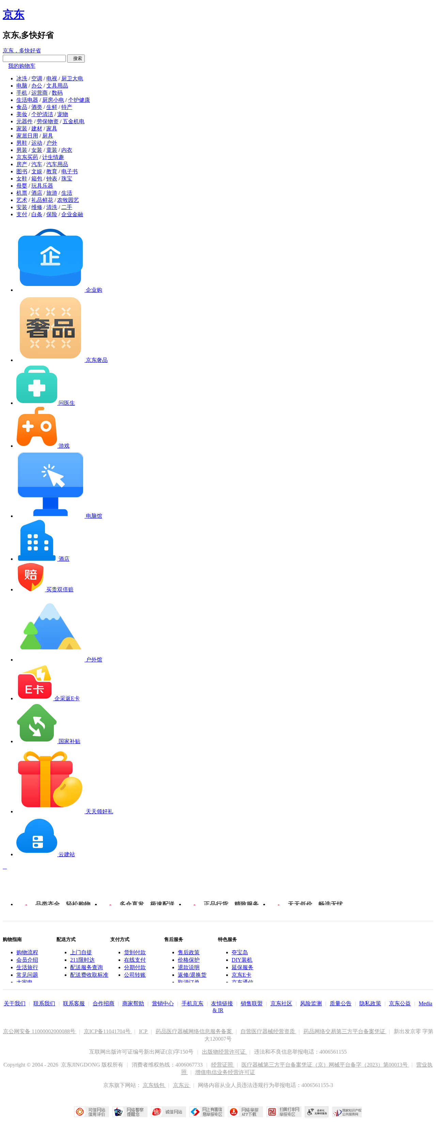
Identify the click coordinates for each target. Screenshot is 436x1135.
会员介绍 (27, 960)
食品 (21, 107)
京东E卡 (241, 975)
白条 (36, 214)
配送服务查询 (86, 967)
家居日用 (27, 136)
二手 (66, 207)
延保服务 (242, 967)
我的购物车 (21, 66)
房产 (21, 164)
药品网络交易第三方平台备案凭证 (345, 1031)
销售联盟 (252, 1003)
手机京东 (192, 1003)
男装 (21, 150)
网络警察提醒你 (129, 1111)
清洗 (51, 207)
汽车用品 (57, 164)
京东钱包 (154, 1085)
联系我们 (44, 1003)
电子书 (69, 171)
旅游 (51, 193)
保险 (51, 214)
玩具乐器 (42, 186)
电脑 (21, 86)
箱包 (36, 178)
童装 (51, 150)
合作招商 (103, 1003)
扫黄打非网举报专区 (283, 1111)
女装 (36, 150)
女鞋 (21, 178)
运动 (36, 143)
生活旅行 (27, 967)
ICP (144, 1031)
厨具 (47, 136)
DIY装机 (242, 960)
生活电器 (27, 100)
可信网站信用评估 (91, 1111)
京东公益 (400, 1003)
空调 (36, 78)
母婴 (21, 186)
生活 (66, 193)
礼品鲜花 (42, 200)
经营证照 (222, 1065)
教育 (51, 171)
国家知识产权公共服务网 (347, 1111)
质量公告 (341, 1003)
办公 (36, 86)
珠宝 (66, 178)
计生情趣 (53, 157)
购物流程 (27, 952)
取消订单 (189, 982)
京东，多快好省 (22, 50)
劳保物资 (48, 121)
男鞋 (21, 143)
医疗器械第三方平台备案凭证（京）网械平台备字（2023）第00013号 (325, 1065)
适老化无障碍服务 (317, 1111)
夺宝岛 (240, 952)
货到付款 (135, 952)
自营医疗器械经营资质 (268, 1031)
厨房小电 (53, 100)
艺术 (21, 200)
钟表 (51, 178)
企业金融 (72, 214)
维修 (36, 207)
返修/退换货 (192, 975)
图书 (21, 171)
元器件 (24, 121)
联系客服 (74, 1003)
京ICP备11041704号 (108, 1031)
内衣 (66, 150)
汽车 (36, 164)
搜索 (76, 58)
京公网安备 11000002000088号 (40, 1031)
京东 (14, 14)
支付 (21, 214)
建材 (36, 128)
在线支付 (135, 960)
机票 (21, 193)
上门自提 (81, 952)
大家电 (24, 982)
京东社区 (281, 1003)
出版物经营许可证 (224, 1052)
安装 (21, 207)
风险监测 (311, 1003)
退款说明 (189, 967)
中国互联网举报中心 (206, 1111)
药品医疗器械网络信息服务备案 (194, 1031)
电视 (51, 78)
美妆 (21, 114)
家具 (51, 128)
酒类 (36, 107)
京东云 (182, 1085)
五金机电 (73, 121)
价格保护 (189, 960)
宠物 (62, 114)
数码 (57, 93)
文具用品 (57, 86)
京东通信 (242, 982)
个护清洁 (42, 114)
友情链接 (222, 1003)
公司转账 (135, 975)
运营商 (39, 93)
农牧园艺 (68, 200)
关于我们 (15, 1003)
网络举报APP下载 (245, 1111)
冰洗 (21, 78)
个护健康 (79, 100)
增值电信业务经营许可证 (225, 1072)
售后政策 (189, 952)
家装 (21, 128)
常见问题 (27, 975)
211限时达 (82, 960)
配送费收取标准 (89, 975)
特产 (66, 107)
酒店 (36, 193)
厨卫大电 (72, 78)
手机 (21, 93)
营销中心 (163, 1003)
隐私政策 (370, 1003)
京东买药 (27, 157)
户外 (51, 143)
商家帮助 (133, 1003)
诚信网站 (168, 1111)
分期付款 (135, 967)
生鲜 (51, 107)
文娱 (36, 171)
